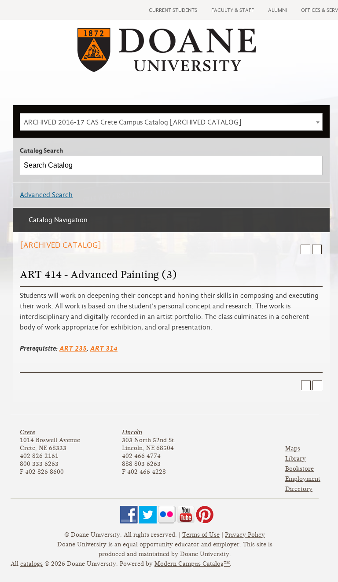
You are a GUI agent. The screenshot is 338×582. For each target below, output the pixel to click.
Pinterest (204, 514)
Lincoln (132, 432)
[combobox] (171, 122)
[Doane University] (166, 69)
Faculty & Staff (232, 10)
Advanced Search (46, 195)
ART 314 (104, 348)
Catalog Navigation (58, 220)
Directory (298, 489)
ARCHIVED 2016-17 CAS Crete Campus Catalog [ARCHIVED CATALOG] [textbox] (133, 122)
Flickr (167, 514)
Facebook (129, 514)
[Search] (313, 165)
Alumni (277, 10)
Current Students (173, 10)
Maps (292, 448)
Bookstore (299, 468)
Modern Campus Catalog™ (192, 563)
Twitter (148, 514)
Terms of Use (201, 534)
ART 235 (73, 348)
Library (295, 458)
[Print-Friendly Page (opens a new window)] (305, 249)
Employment (302, 479)
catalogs (31, 563)
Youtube (186, 514)
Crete (27, 432)
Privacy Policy (245, 534)
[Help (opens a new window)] (317, 249)
